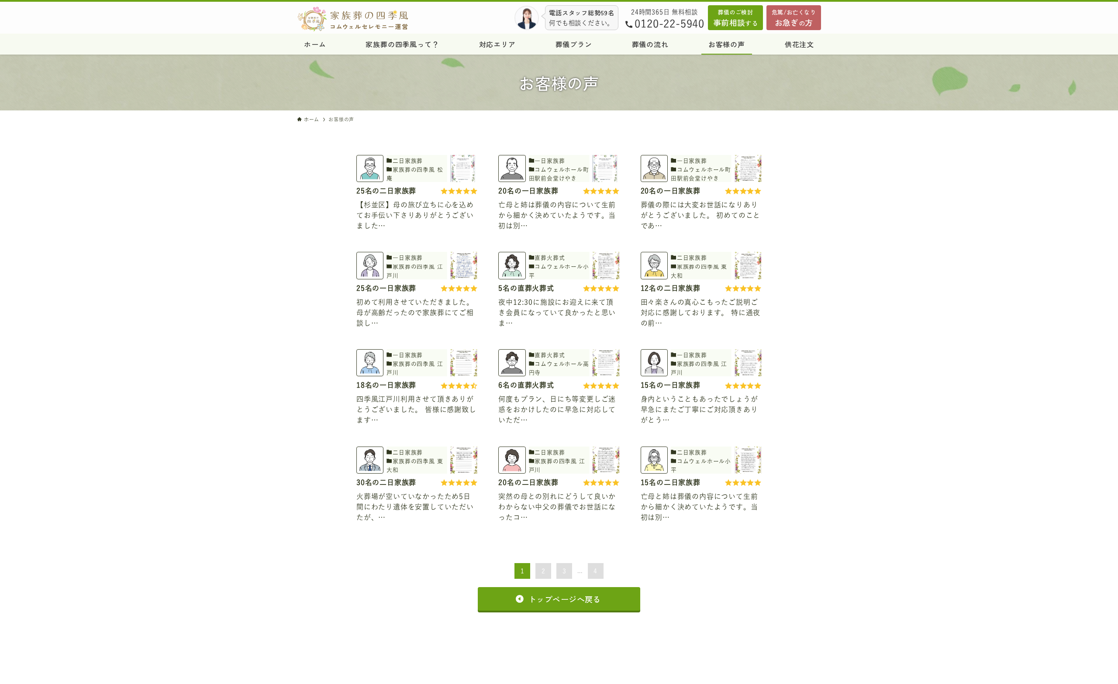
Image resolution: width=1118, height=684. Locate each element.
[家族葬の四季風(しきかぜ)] (403, 19)
